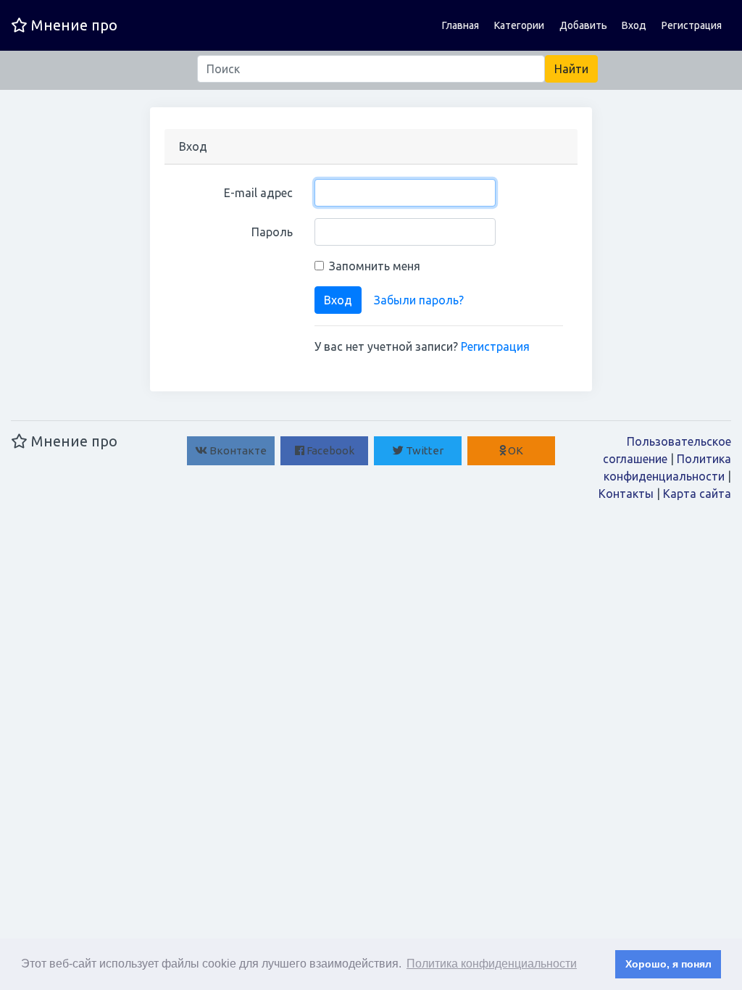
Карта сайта (697, 493)
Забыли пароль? (419, 300)
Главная (460, 25)
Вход (634, 25)
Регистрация (692, 25)
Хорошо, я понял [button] (668, 964)
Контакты (626, 493)
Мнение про (72, 25)
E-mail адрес (258, 192)
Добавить (583, 25)
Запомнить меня (374, 266)
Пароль (272, 231)
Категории (519, 25)
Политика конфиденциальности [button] (492, 963)
